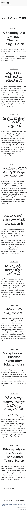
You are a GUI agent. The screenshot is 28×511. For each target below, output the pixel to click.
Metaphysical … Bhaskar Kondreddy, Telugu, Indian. (14, 358)
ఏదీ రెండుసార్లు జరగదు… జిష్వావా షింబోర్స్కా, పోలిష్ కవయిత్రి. (14, 403)
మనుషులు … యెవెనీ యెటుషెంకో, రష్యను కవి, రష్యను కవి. (14, 172)
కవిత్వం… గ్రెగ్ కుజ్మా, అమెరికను (14, 311)
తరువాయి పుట (11, 488)
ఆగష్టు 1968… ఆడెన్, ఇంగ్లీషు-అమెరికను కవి (14, 76)
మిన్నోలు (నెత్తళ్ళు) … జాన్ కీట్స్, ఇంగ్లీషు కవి (14, 122)
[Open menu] (26, 3)
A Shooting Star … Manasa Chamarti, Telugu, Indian (14, 38)
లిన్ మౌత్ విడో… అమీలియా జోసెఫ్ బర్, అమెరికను (14, 219)
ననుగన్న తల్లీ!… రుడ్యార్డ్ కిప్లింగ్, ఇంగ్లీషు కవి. (14, 269)
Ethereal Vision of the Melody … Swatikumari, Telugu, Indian (14, 455)
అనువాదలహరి (5, 2)
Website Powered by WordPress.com (14, 500)
